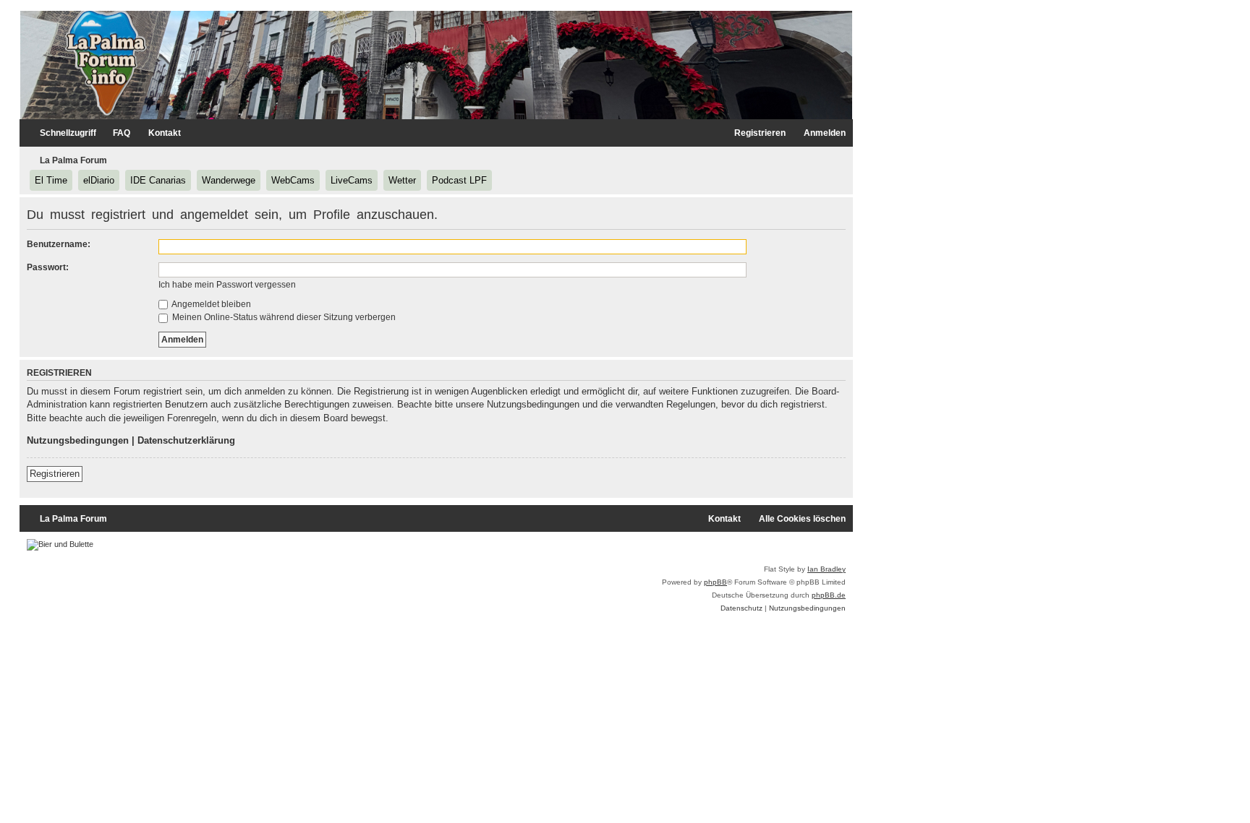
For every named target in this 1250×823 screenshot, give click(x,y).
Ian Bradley (826, 569)
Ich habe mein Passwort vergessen (227, 285)
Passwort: (48, 267)
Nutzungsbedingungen (78, 440)
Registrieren (55, 473)
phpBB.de (829, 595)
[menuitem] (115, 133)
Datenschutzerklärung (186, 440)
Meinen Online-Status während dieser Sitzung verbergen (283, 317)
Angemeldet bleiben (210, 304)
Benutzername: (58, 244)
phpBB (715, 582)
